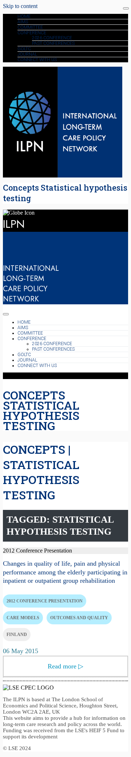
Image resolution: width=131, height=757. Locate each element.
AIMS (22, 21)
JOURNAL (27, 54)
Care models (23, 617)
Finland (17, 634)
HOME (24, 16)
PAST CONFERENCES (53, 43)
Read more (65, 666)
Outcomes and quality (79, 617)
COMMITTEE (30, 27)
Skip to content (20, 6)
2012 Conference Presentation (45, 601)
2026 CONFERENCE (52, 37)
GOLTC (24, 48)
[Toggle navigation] (126, 8)
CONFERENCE (31, 32)
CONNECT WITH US (37, 59)
